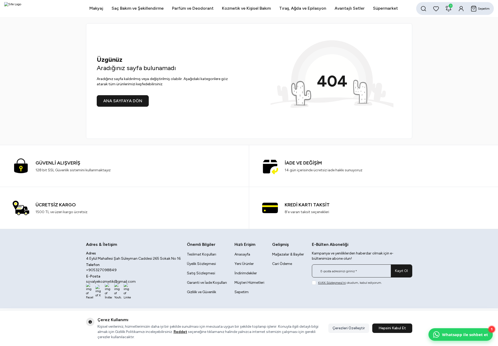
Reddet (180, 332)
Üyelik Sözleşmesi (201, 264)
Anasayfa (242, 254)
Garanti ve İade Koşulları (207, 282)
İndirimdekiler (245, 273)
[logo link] (35, 8)
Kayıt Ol (401, 271)
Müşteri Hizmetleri (249, 282)
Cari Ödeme (282, 264)
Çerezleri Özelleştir (349, 328)
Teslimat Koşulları (201, 254)
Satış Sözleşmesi (201, 273)
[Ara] (423, 8)
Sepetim (241, 292)
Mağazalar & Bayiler (288, 254)
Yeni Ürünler (244, 264)
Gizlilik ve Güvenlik (201, 292)
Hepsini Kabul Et (392, 328)
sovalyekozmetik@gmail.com (111, 281)
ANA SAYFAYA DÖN (122, 100)
